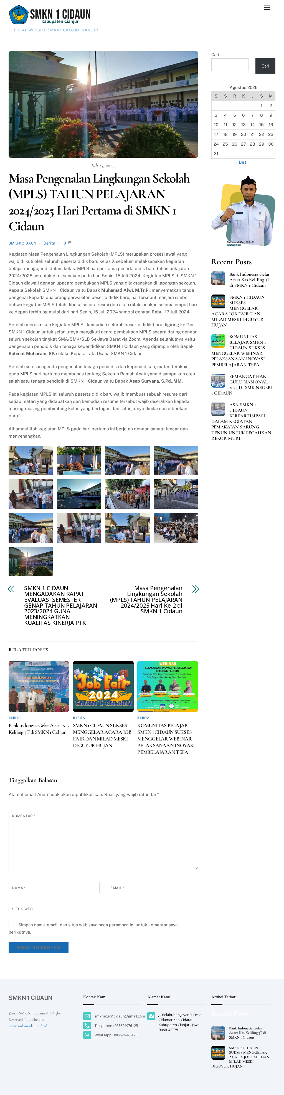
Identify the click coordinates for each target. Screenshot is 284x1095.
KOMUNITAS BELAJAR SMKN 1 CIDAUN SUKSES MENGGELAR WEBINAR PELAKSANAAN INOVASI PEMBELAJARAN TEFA (165, 738)
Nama (19, 888)
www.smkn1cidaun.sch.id (28, 1026)
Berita (49, 243)
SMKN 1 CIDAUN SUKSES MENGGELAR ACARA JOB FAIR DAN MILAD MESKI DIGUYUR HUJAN (102, 735)
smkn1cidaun (23, 243)
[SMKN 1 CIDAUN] (50, 22)
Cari (215, 54)
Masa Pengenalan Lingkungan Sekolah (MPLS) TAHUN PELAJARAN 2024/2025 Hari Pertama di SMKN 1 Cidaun (99, 202)
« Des (241, 162)
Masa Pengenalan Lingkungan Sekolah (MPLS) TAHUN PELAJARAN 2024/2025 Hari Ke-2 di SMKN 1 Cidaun (146, 599)
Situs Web (22, 909)
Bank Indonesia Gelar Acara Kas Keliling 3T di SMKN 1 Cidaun (39, 728)
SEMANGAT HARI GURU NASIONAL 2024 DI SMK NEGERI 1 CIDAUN (242, 385)
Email (117, 888)
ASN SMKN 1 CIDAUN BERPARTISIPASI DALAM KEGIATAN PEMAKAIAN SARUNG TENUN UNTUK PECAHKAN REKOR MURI (241, 421)
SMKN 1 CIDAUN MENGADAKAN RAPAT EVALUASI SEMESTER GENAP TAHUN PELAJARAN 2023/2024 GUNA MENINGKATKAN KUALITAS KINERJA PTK (60, 605)
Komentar (24, 816)
